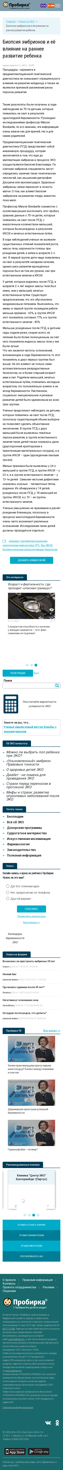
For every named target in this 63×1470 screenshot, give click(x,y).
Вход (36, 673)
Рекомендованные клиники (23, 1165)
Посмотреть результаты (32, 916)
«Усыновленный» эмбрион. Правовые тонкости (28, 762)
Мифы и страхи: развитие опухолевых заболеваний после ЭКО (32, 796)
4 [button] (38, 1215)
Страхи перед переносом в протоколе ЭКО (28, 785)
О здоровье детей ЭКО (24, 769)
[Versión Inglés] (51, 5)
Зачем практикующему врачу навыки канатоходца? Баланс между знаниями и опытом (31, 1069)
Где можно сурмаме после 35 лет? (24, 987)
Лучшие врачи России (31, 1246)
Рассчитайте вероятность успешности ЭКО (39, 704)
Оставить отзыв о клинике (32, 1225)
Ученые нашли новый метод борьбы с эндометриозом (30, 729)
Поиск (8, 680)
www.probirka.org (16, 1339)
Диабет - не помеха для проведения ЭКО (25, 776)
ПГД (37, 545)
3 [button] (35, 665)
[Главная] (17, 7)
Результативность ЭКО (31, 1256)
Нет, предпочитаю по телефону (30, 892)
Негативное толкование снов (20, 1000)
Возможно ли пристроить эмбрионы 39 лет (29, 961)
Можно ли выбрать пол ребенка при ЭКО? (32, 753)
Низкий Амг (10, 974)
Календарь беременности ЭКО (15, 938)
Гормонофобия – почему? (23, 1149)
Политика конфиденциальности (18, 1407)
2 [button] (31, 665)
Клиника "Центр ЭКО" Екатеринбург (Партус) (23, 1177)
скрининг (14, 541)
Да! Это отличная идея (24, 886)
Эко (43, 545)
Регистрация (17, 673)
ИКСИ (49, 545)
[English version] (43, 5)
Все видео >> (51, 1030)
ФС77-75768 (9, 1329)
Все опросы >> (31, 922)
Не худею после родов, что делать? (25, 1013)
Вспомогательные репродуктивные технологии (30, 549)
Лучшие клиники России (31, 1235)
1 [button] (27, 665)
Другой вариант (20, 898)
